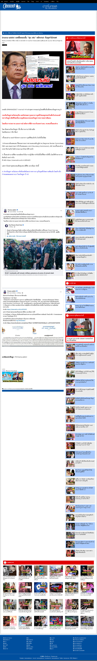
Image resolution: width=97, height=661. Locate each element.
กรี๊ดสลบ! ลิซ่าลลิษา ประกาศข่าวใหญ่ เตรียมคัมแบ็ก (84, 551)
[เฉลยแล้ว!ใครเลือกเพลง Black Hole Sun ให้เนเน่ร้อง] (70, 87)
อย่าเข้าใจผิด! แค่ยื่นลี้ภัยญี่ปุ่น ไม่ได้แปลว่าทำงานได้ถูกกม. (84, 288)
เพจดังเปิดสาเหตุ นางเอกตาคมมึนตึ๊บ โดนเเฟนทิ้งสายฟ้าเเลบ (84, 220)
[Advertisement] (48, 20)
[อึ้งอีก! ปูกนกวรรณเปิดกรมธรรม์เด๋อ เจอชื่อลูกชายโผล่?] (70, 150)
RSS (71, 658)
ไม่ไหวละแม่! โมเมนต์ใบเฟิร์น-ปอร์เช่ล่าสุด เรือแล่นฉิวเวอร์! (83, 453)
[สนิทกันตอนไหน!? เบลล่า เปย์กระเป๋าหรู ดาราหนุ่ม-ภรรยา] (70, 508)
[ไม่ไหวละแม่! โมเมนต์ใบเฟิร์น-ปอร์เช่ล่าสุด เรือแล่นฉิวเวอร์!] (70, 454)
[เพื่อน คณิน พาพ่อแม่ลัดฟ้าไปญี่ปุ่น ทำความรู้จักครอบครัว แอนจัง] (70, 356)
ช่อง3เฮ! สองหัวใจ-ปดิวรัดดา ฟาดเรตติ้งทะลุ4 (40, 627)
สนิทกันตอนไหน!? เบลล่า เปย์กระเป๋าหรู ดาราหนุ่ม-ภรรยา (83, 506)
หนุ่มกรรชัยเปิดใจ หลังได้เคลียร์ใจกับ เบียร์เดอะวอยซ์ (84, 238)
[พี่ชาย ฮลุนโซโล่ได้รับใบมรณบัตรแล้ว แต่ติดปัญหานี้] (56, 604)
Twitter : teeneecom (64, 658)
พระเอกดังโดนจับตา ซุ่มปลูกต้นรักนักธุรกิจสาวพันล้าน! (84, 515)
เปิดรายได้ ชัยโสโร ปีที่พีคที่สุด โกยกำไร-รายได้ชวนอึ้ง (84, 229)
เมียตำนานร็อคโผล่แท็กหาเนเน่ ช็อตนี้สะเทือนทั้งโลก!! (84, 68)
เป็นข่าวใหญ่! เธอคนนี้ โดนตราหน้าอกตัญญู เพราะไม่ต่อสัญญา (87, 578)
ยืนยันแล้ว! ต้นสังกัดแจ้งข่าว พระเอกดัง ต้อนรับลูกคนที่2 (25, 610)
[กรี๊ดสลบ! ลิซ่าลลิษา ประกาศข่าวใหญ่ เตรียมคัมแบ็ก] (70, 553)
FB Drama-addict (21, 357)
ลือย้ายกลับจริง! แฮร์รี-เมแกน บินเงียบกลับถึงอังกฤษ (84, 297)
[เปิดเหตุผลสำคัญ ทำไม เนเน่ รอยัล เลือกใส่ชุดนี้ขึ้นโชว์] (70, 123)
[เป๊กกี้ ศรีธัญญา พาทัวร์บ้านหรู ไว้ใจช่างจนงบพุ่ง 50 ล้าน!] (70, 374)
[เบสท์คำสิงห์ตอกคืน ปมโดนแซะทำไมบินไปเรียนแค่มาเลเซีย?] (25, 570)
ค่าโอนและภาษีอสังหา (79, 639)
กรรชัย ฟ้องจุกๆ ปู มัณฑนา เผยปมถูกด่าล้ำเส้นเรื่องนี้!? (84, 77)
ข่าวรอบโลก (29, 40)
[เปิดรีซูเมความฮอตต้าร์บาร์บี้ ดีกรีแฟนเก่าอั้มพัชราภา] (70, 490)
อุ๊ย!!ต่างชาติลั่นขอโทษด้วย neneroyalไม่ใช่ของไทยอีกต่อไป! (25, 595)
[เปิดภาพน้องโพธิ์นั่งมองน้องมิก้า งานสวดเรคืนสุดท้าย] (70, 258)
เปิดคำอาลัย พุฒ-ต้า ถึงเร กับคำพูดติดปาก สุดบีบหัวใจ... (84, 130)
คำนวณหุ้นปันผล (78, 645)
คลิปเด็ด (17, 1)
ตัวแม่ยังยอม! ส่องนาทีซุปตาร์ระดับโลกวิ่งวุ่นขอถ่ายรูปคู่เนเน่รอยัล (84, 175)
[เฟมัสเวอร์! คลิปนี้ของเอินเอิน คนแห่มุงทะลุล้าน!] (70, 463)
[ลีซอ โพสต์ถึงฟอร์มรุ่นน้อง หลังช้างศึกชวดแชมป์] (40, 604)
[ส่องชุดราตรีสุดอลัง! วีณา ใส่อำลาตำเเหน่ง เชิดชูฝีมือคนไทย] (70, 526)
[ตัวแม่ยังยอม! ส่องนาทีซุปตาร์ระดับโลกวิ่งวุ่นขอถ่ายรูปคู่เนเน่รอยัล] (70, 177)
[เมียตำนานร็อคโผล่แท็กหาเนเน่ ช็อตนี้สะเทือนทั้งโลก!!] (70, 69)
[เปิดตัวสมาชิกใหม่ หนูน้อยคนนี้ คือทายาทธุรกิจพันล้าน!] (70, 383)
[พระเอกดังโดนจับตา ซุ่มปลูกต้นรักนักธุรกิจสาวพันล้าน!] (70, 517)
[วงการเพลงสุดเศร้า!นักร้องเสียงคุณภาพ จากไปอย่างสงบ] (9, 570)
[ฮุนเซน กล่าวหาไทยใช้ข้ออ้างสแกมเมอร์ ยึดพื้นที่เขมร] (70, 308)
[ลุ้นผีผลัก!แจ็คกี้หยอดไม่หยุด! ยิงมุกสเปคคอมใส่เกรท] (70, 401)
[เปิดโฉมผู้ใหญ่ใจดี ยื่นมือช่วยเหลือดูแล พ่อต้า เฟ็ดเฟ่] (71, 570)
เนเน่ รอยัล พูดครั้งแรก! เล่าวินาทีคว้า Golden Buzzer (84, 193)
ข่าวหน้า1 (12, 1)
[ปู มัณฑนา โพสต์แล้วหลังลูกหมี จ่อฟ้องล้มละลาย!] (70, 159)
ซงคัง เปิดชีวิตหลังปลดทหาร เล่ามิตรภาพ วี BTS (71, 594)
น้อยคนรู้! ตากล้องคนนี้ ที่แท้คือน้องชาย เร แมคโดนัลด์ (84, 533)
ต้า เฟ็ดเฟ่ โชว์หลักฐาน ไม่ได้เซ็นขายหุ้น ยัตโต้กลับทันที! (84, 274)
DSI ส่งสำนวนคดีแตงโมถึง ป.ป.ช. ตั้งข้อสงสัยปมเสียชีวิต (84, 265)
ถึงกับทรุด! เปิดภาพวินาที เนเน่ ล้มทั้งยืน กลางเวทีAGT (84, 139)
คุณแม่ (52, 641)
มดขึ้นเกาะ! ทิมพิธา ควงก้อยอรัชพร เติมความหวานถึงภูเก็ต (84, 479)
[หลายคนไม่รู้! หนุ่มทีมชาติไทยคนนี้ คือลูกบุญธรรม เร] (87, 621)
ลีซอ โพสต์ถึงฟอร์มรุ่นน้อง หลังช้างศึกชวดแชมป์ (40, 610)
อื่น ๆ (58, 1)
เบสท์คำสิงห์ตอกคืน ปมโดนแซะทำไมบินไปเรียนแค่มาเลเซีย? (25, 578)
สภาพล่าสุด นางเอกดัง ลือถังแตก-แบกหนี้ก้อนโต (9, 610)
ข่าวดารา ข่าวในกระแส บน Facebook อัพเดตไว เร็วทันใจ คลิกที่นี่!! (18, 388)
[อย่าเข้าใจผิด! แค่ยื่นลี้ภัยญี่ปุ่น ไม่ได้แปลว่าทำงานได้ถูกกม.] (70, 290)
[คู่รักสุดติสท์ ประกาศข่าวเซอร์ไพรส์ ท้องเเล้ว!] (56, 570)
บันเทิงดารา (7, 639)
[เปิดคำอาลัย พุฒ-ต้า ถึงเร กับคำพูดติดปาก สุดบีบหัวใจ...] (70, 132)
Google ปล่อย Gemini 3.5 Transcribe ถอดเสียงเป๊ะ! (40, 594)
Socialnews (46, 1)
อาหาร (37, 1)
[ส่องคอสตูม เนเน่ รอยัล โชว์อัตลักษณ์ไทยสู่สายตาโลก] (70, 436)
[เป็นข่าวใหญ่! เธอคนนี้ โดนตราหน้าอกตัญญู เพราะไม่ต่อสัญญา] (87, 570)
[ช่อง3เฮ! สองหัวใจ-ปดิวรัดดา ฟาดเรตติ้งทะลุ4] (40, 621)
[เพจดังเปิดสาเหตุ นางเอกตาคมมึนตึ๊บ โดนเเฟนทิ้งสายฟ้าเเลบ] (70, 222)
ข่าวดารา (6, 1)
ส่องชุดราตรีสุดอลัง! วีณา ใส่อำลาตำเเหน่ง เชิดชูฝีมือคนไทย (84, 524)
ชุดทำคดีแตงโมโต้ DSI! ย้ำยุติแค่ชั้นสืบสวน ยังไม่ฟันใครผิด (84, 247)
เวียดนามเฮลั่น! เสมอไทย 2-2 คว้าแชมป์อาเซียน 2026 (56, 627)
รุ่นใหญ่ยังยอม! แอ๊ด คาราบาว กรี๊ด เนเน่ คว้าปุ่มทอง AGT (71, 611)
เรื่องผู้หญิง (30, 648)
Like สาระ (23, 1)
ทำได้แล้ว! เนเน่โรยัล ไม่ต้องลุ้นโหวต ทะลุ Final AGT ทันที (83, 444)
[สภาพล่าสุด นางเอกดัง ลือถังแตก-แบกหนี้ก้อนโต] (9, 604)
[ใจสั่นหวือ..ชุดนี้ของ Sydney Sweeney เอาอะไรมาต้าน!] (70, 499)
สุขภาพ (6, 648)
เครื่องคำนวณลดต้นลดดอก (80, 638)
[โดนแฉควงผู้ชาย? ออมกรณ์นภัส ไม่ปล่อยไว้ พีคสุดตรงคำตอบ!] (70, 544)
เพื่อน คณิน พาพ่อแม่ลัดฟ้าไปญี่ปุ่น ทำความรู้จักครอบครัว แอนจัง (84, 354)
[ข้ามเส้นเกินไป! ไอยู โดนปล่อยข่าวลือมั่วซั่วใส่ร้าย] (25, 621)
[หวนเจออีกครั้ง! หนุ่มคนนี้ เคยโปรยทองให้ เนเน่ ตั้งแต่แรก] (70, 347)
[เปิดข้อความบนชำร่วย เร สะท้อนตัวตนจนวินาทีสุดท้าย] (70, 365)
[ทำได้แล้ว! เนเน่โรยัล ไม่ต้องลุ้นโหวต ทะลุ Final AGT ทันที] (70, 445)
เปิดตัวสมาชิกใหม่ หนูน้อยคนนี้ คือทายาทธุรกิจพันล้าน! (84, 381)
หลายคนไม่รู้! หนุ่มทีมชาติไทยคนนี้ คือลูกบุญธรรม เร (87, 627)
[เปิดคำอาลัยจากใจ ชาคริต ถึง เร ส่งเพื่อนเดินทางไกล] (70, 186)
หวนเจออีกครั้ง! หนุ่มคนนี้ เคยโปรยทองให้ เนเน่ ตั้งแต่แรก (84, 345)
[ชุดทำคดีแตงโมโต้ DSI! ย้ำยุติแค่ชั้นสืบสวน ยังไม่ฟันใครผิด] (70, 249)
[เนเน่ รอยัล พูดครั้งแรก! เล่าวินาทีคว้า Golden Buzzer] (70, 195)
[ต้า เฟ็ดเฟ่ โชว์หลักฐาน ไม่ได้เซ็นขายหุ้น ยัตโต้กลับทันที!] (70, 275)
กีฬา (28, 1)
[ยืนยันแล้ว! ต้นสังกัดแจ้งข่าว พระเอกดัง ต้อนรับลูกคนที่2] (25, 604)
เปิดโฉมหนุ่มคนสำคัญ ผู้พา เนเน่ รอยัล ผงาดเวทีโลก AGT (84, 426)
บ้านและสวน (54, 645)
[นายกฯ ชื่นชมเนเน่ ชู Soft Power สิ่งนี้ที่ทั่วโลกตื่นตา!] (70, 114)
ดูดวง (52, 648)
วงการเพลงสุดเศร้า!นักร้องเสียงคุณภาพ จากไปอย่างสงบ (9, 578)
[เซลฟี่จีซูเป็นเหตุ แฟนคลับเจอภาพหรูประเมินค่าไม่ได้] (70, 418)
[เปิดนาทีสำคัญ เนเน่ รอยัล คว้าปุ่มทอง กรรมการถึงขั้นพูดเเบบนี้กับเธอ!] (70, 204)
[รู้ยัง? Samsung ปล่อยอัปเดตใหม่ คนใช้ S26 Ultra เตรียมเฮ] (40, 570)
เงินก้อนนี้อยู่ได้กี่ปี (78, 648)
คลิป (6, 643)
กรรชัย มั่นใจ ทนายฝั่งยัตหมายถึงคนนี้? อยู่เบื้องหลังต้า (84, 95)
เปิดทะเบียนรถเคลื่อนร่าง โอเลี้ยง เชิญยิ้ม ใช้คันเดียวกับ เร (84, 104)
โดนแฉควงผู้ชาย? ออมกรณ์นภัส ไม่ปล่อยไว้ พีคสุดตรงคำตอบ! (84, 542)
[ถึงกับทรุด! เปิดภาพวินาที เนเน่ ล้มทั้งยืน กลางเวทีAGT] (70, 141)
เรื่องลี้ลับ (30, 643)
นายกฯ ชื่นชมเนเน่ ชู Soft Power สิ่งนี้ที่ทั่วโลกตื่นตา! (84, 112)
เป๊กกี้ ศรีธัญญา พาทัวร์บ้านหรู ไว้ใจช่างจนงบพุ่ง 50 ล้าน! (84, 372)
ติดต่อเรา (74, 658)
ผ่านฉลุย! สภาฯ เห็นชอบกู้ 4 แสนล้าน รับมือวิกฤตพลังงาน (87, 611)
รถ (41, 1)
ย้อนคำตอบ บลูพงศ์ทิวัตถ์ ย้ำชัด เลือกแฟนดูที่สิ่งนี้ (83, 470)
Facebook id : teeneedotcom (51, 658)
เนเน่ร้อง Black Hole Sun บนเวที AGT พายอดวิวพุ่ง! (9, 627)
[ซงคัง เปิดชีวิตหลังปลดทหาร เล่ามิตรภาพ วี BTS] (71, 587)
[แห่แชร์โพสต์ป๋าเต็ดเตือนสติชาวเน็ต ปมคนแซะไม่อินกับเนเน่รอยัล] (80, 49)
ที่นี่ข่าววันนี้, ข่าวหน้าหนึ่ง (18, 40)
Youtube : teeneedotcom (26, 658)
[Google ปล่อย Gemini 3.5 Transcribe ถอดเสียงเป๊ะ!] (40, 587)
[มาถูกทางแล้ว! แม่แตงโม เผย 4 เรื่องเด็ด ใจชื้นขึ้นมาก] (70, 213)
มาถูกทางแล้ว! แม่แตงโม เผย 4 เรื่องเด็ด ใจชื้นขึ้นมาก (83, 211)
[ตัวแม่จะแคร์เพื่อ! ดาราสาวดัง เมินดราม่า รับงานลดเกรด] (9, 587)
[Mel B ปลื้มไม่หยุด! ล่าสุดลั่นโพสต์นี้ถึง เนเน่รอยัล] (70, 392)
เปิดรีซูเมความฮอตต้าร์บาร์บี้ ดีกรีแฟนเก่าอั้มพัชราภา (84, 488)
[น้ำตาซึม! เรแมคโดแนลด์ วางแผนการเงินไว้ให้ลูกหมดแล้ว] (70, 168)
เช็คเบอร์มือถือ (54, 646)
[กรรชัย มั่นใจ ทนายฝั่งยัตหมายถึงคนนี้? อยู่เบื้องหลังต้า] (70, 96)
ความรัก (53, 638)
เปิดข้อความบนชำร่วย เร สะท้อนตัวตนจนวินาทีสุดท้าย (84, 363)
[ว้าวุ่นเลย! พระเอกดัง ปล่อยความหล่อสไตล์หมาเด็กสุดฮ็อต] (80, 327)
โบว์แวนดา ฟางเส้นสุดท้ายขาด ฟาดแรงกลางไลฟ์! (87, 594)
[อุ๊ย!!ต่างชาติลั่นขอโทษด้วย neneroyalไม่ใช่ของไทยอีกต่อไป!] (25, 587)
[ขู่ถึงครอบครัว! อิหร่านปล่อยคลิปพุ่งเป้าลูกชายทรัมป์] (71, 621)
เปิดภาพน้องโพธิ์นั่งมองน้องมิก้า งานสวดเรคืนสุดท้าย (83, 256)
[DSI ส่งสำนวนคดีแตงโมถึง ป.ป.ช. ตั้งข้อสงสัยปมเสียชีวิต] (70, 266)
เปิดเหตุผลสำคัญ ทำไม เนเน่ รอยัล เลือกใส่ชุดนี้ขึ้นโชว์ (84, 121)
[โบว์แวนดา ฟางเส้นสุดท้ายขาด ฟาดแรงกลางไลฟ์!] (87, 587)
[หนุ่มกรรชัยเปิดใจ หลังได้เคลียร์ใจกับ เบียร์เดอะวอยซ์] (70, 240)
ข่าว (5, 641)
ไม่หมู (32, 1)
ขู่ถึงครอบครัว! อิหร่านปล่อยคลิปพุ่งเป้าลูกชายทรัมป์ (71, 627)
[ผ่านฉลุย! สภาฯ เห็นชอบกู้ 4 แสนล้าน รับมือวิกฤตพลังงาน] (87, 604)
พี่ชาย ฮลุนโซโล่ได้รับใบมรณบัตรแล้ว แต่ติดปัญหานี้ (56, 610)
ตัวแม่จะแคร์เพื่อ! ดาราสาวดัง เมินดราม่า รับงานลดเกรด (9, 595)
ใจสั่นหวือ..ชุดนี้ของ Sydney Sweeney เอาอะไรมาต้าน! (82, 497)
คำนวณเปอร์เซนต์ (78, 641)
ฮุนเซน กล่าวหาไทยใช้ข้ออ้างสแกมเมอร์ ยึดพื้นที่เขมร (84, 306)
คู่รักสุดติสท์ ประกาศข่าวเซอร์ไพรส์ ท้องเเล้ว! (55, 577)
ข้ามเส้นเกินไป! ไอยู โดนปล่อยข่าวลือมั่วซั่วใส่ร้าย (24, 627)
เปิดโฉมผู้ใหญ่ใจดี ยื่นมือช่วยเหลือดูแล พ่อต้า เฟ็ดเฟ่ (71, 577)
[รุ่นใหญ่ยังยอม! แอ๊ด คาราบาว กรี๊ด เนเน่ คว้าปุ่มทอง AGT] (71, 604)
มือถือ (29, 645)
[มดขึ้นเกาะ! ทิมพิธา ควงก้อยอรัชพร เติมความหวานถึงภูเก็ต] (70, 481)
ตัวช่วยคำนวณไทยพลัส (79, 650)
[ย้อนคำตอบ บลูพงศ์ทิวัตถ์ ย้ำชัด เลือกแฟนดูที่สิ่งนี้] (70, 472)
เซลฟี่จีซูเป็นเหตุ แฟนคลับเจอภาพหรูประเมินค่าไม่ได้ (84, 417)
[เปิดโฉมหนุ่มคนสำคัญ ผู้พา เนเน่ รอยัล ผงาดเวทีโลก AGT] (70, 427)
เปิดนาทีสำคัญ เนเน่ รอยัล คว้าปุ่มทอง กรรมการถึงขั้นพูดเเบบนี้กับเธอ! (84, 202)
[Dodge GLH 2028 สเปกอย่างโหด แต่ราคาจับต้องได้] (56, 587)
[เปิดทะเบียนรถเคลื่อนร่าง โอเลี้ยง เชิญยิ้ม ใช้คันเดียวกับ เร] (70, 105)
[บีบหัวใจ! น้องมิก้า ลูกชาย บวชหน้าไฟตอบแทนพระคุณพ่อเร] (70, 409)
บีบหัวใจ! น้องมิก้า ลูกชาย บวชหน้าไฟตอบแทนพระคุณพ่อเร (83, 408)
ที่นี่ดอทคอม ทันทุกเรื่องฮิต (11, 370)
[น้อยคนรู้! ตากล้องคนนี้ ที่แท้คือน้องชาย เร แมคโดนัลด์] (70, 535)
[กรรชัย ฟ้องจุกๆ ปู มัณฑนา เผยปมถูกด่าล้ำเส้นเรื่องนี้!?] (70, 78)
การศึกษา (53, 1)
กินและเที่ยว (30, 646)
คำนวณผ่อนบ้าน (78, 643)
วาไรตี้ (6, 645)
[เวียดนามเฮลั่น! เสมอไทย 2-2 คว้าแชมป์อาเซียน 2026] (56, 621)
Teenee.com (54, 656)
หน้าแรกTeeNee (7, 40)
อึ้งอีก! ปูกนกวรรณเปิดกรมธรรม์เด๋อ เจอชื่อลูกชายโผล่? (84, 148)
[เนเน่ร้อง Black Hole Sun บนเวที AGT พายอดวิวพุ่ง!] (9, 621)
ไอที (52, 643)
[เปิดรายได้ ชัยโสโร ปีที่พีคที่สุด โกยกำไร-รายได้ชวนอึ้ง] (70, 231)
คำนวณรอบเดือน (78, 646)
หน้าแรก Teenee (8, 638)
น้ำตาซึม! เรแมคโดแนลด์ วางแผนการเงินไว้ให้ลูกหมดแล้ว (84, 166)
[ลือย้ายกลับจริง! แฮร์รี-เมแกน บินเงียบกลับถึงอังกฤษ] (70, 299)
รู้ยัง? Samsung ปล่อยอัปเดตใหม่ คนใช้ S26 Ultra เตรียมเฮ (40, 578)
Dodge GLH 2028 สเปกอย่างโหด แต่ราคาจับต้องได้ (56, 594)
